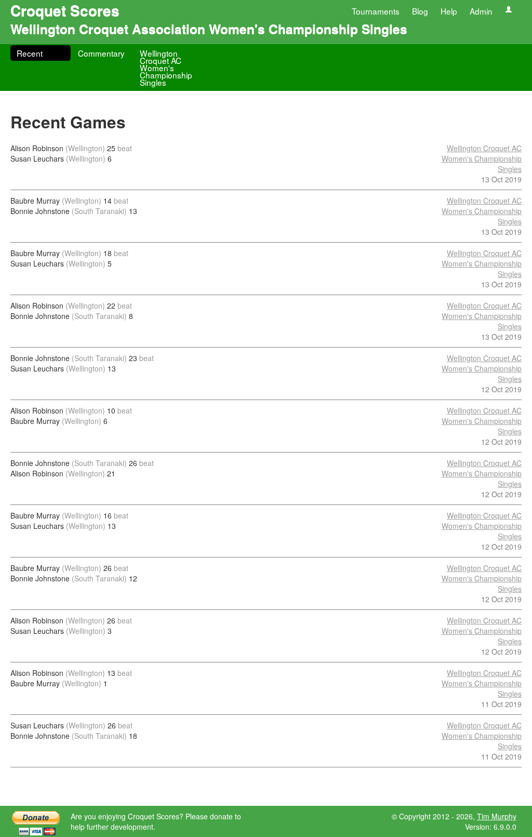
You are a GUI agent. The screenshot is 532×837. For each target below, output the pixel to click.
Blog (420, 11)
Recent (30, 53)
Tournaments (376, 11)
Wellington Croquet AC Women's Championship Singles (166, 67)
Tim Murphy (496, 816)
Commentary (101, 53)
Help (449, 11)
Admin (481, 11)
